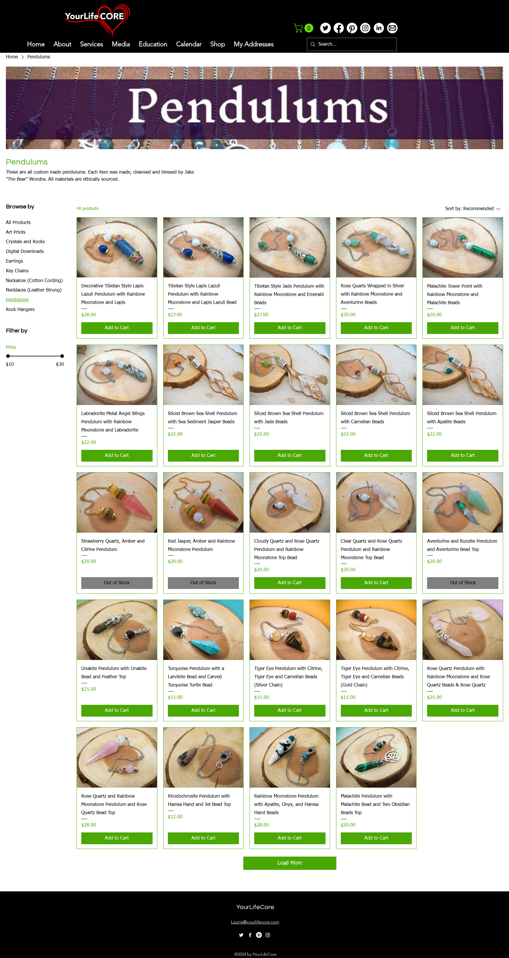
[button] (304, 28)
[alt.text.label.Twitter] (241, 935)
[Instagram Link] (365, 28)
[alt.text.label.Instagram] (268, 935)
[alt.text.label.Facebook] (250, 935)
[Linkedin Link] (378, 28)
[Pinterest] (259, 935)
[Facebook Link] (338, 28)
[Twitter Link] (325, 28)
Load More (289, 863)
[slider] (7, 356)
